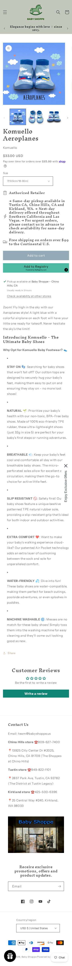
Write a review (35, 694)
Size (5, 173)
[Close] (65, 465)
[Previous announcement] (4, 28)
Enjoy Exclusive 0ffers (65, 486)
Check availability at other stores (29, 296)
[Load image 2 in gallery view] (36, 117)
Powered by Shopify (48, 956)
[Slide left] (4, 117)
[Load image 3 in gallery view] (54, 117)
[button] (5, 12)
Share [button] (12, 653)
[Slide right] (67, 117)
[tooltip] (66, 270)
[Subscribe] (59, 886)
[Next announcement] (67, 28)
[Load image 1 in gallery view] (18, 117)
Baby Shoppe (29, 956)
